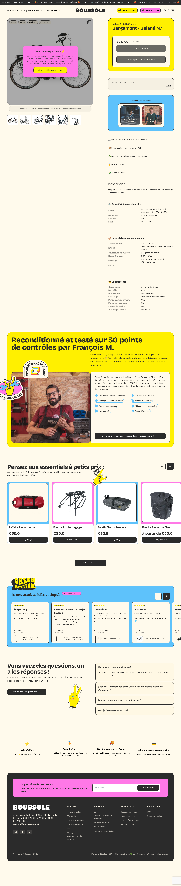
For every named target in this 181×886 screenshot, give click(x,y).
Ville (115, 24)
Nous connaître (101, 823)
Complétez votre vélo (88, 563)
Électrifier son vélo (130, 820)
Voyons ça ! (28, 540)
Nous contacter (154, 816)
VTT (69, 829)
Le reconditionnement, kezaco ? (103, 815)
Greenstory (141, 854)
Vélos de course (75, 825)
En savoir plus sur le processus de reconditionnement (128, 436)
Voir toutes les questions (24, 692)
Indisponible (141, 49)
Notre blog (99, 827)
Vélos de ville (74, 816)
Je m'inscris (148, 788)
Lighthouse (163, 854)
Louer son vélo (128, 816)
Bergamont (130, 24)
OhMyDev (152, 854)
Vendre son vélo (128, 825)
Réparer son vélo (129, 812)
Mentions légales (99, 854)
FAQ (149, 812)
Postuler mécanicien (104, 831)
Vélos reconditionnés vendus (74, 836)
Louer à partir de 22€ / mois (141, 60)
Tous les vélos (74, 812)
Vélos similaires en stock (50, 70)
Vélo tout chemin (75, 820)
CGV (111, 854)
